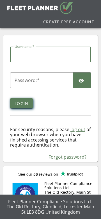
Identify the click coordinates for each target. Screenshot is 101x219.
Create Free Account (68, 21)
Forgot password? (67, 156)
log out (77, 129)
